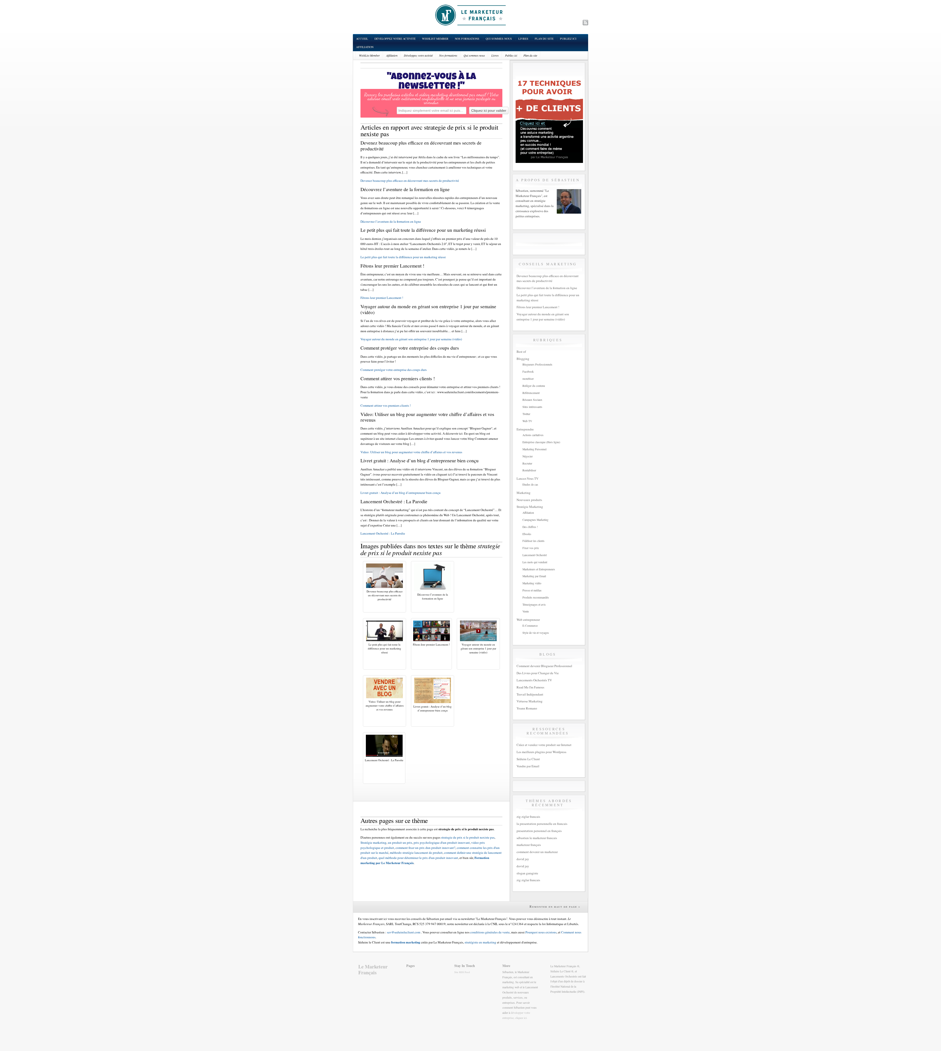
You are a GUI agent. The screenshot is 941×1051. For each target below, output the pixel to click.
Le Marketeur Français (373, 969)
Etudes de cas (530, 484)
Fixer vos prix (530, 548)
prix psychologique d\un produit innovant (442, 842)
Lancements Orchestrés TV (534, 680)
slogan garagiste (527, 873)
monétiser (528, 378)
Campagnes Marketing (535, 520)
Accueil (362, 38)
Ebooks (526, 534)
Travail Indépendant (530, 694)
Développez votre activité (395, 38)
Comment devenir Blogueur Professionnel (544, 666)
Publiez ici (568, 38)
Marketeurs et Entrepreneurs (538, 569)
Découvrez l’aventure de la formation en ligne (390, 221)
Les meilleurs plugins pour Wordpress (541, 752)
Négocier (527, 456)
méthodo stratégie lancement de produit (416, 852)
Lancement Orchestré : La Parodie (382, 533)
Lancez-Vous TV (527, 478)
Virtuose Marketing (530, 701)
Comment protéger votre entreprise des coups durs (393, 369)
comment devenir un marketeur (537, 852)
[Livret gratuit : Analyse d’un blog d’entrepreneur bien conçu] (432, 702)
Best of (521, 351)
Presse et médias (532, 590)
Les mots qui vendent (534, 562)
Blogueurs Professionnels (537, 364)
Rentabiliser (529, 470)
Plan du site (544, 38)
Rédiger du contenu (533, 386)
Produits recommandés (535, 597)
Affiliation (364, 47)
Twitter (526, 414)
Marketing (524, 492)
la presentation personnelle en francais (542, 823)
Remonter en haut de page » (555, 906)
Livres (523, 38)
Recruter (527, 463)
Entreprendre (525, 429)
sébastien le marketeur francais (537, 838)
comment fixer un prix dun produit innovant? (425, 847)
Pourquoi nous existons (541, 932)
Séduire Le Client (528, 759)
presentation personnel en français (539, 831)
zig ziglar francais (528, 816)
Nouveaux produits (529, 500)
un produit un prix (400, 842)
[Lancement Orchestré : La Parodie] (384, 755)
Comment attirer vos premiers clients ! (385, 405)
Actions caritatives (533, 435)
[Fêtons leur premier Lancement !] (431, 640)
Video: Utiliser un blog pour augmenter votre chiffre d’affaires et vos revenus (411, 452)
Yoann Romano (527, 708)
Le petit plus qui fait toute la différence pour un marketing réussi (403, 257)
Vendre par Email (528, 766)
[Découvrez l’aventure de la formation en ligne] (432, 590)
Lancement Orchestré (534, 555)
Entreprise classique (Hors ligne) (541, 442)
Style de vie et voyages (535, 633)
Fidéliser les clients (533, 541)
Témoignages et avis (534, 604)
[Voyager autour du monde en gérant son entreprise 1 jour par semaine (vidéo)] (478, 640)
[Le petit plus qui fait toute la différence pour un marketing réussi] (384, 640)
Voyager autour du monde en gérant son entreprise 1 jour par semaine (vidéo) (411, 339)
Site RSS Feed (462, 972)
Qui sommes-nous (499, 38)
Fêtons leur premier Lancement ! (381, 297)
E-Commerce (530, 625)
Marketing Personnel (534, 449)
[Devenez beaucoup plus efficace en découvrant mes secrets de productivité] (384, 587)
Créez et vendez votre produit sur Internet (544, 745)
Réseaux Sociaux (532, 400)
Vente (525, 611)
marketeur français (529, 845)
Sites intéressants (532, 407)
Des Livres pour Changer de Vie (538, 673)
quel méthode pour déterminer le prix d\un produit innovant (418, 857)
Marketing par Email (534, 576)
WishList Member (435, 38)
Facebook (528, 371)
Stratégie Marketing (530, 506)
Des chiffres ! (530, 527)
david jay (523, 859)
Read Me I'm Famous (530, 687)
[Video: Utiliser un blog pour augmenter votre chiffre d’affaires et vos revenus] (384, 697)
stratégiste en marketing (480, 942)
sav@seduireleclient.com (403, 932)
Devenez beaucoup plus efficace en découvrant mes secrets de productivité (409, 180)
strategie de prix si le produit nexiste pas (468, 837)
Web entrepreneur (528, 619)
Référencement (531, 393)
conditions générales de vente (490, 932)
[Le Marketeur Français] (470, 15)
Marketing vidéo (531, 583)
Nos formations (467, 38)
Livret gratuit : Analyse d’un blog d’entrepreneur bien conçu (400, 492)
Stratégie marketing (373, 842)
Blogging (523, 358)
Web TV (527, 421)
